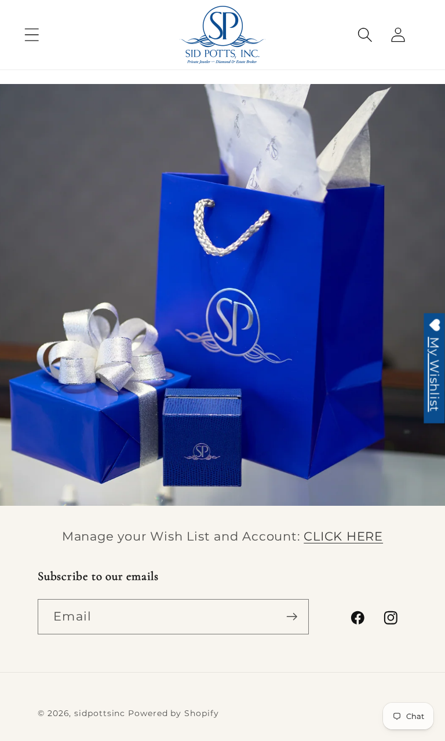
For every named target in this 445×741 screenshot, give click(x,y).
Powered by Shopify (173, 713)
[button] (31, 34)
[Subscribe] (291, 616)
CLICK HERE (343, 536)
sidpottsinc (99, 713)
